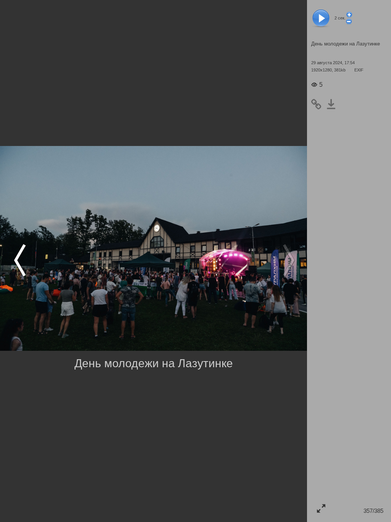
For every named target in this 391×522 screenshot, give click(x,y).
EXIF (359, 70)
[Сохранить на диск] (333, 104)
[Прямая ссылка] (318, 104)
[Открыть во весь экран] (321, 508)
